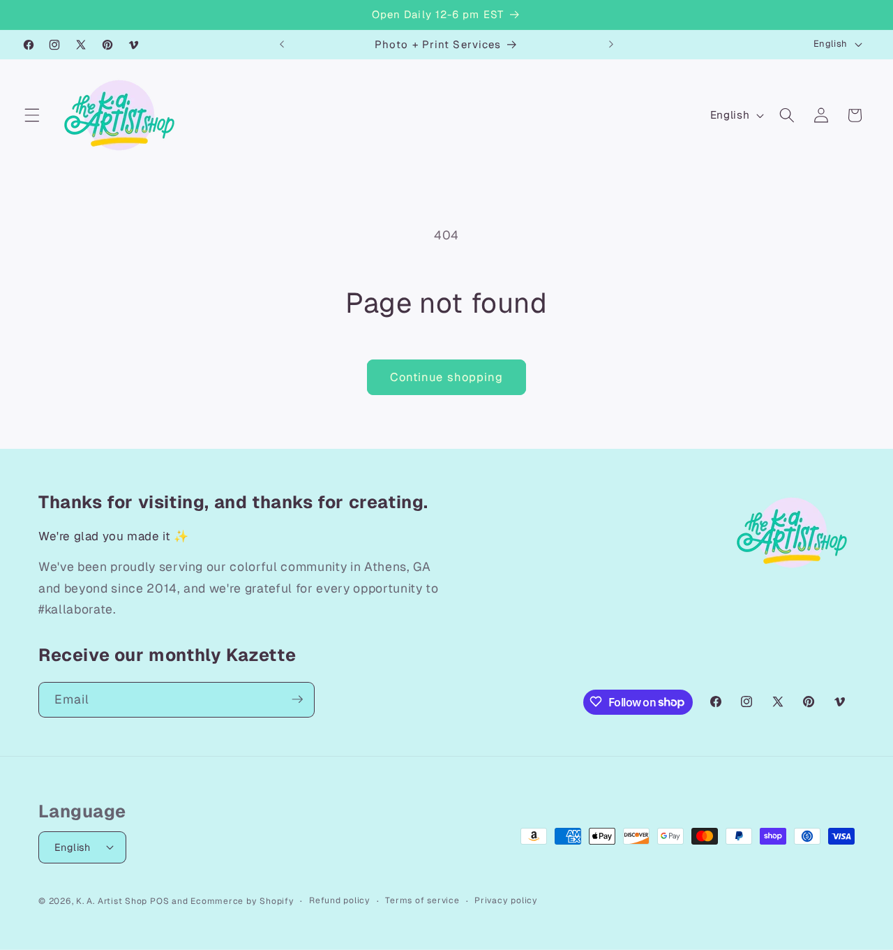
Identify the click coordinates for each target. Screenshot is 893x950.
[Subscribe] (297, 699)
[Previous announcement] (282, 44)
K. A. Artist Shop (111, 900)
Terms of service (422, 899)
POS (159, 900)
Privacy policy (506, 899)
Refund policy (339, 899)
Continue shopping (447, 377)
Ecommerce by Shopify (242, 900)
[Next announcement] (611, 44)
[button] (32, 115)
